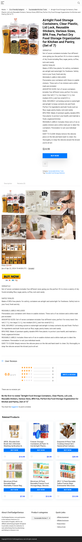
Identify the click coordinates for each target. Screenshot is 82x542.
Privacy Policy (61, 523)
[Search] (78, 3)
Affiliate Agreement (63, 517)
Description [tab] (8, 183)
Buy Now (55, 156)
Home (4, 9)
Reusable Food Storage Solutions (55, 173)
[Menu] (2, 3)
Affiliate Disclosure (63, 520)
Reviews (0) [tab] (21, 183)
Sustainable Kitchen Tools (38, 9)
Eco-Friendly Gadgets (17, 9)
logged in (15, 407)
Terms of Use (61, 527)
